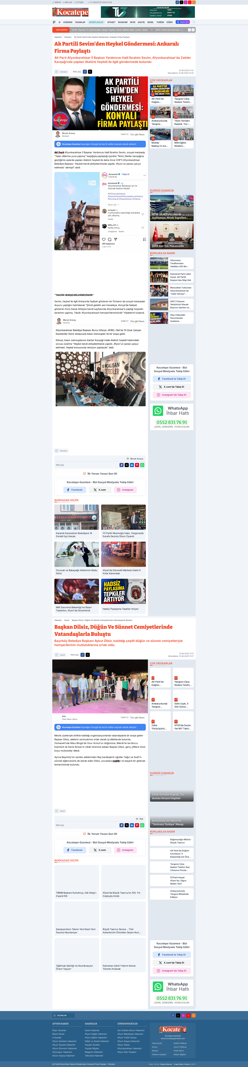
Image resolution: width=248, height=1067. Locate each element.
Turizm (160, 22)
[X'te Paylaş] (90, 72)
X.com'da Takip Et (174, 386)
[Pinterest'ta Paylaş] (137, 465)
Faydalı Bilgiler (92, 1048)
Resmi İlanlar (58, 1034)
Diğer (169, 22)
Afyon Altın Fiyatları (126, 1052)
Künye (58, 2)
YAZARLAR (62, 1015)
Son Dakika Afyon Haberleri (131, 1030)
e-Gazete (56, 1037)
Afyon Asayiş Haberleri (63, 1055)
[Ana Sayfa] (60, 22)
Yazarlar (80, 22)
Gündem (67, 22)
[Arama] (194, 22)
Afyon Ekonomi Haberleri (64, 1048)
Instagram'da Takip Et (174, 394)
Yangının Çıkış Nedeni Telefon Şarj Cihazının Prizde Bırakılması (173, 30)
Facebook (76, 489)
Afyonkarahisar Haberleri (129, 1048)
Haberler (58, 37)
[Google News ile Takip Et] (137, 134)
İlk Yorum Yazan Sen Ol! (102, 473)
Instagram (127, 489)
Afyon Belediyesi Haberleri (130, 1034)
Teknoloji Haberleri (94, 1055)
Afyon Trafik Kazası (127, 1037)
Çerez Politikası (180, 1047)
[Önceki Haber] (189, 29)
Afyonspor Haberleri (62, 1052)
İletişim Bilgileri (180, 1054)
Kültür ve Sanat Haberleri (97, 1041)
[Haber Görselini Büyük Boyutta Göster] (100, 103)
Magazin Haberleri (94, 1052)
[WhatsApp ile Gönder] (142, 465)
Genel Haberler (92, 1030)
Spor (132, 22)
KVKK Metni (179, 1051)
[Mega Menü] (54, 22)
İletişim (80, 2)
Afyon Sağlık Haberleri (96, 1034)
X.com (102, 489)
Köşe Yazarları (59, 1030)
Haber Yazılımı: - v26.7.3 (172, 1064)
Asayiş (141, 22)
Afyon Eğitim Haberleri (96, 1037)
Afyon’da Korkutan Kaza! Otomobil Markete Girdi (105, 30)
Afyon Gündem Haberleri (64, 1041)
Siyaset (111, 22)
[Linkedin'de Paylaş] (132, 465)
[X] (181, 2)
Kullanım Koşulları (159, 1054)
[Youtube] (190, 2)
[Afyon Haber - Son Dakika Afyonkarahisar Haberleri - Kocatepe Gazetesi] (172, 1029)
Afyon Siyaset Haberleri (63, 1044)
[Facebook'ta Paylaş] (85, 72)
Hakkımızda (157, 1043)
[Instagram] (185, 2)
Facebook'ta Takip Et (174, 378)
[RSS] (194, 2)
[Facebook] (177, 2)
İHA (69, 717)
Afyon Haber (123, 1044)
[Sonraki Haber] (193, 29)
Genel (150, 22)
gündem (63, 72)
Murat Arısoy (68, 134)
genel (62, 655)
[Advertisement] (40, 63)
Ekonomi (122, 22)
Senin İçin (184, 22)
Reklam (68, 2)
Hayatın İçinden (92, 1044)
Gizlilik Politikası (180, 1043)
